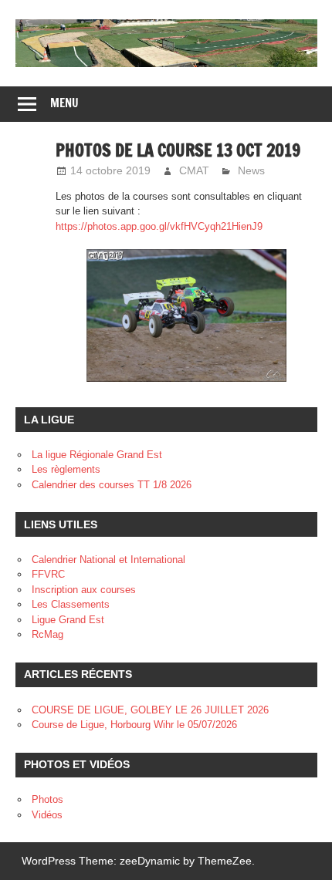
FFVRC (48, 574)
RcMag (47, 634)
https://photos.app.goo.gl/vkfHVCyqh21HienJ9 (159, 226)
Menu (64, 103)
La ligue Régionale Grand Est (97, 454)
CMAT (194, 170)
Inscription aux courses (84, 589)
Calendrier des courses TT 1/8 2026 (111, 485)
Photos (47, 799)
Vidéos (47, 815)
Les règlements (66, 469)
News (251, 170)
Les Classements (71, 604)
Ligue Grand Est (68, 619)
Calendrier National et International (108, 559)
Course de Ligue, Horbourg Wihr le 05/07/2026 (134, 724)
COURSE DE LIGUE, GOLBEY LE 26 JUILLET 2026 (150, 710)
